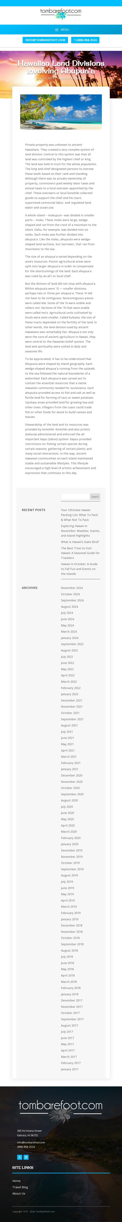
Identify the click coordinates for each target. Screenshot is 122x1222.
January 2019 (69, 919)
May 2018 (67, 969)
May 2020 (67, 819)
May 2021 (67, 744)
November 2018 (72, 932)
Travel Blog (20, 1187)
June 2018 (67, 963)
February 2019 (71, 913)
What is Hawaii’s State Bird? (80, 542)
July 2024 (67, 613)
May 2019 (67, 894)
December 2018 (71, 925)
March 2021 (69, 756)
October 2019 (70, 863)
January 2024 (69, 638)
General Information (71, 78)
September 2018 (72, 944)
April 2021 (68, 750)
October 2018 (70, 938)
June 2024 (67, 619)
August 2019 (69, 875)
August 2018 (69, 950)
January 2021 (69, 769)
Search (95, 496)
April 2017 (68, 1050)
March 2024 (69, 631)
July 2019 (67, 882)
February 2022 (71, 688)
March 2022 (69, 681)
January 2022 (69, 694)
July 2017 (67, 1031)
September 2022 (72, 644)
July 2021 (67, 732)
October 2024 (70, 594)
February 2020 (71, 838)
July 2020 (67, 807)
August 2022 (69, 650)
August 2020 (69, 800)
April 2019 (68, 900)
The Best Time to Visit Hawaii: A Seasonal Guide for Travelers (80, 553)
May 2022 (67, 669)
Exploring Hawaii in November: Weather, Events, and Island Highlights (80, 530)
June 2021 (67, 738)
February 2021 (71, 763)
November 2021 (72, 706)
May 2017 (67, 1044)
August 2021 (69, 725)
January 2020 (69, 844)
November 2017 (72, 1007)
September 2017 (72, 1019)
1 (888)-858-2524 (85, 40)
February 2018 (71, 988)
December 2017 (71, 1000)
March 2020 (69, 831)
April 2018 (68, 975)
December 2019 (71, 850)
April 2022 (68, 675)
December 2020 (71, 775)
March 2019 (69, 906)
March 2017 (69, 1057)
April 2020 (68, 825)
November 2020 (72, 782)
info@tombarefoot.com (45, 40)
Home (16, 1181)
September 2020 (72, 794)
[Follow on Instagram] (26, 1157)
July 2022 (67, 657)
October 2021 (70, 713)
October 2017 (70, 1013)
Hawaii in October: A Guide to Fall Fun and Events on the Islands (79, 568)
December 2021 (71, 700)
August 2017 (69, 1025)
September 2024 (72, 600)
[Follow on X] (19, 1157)
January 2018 (69, 994)
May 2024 (67, 625)
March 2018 (69, 982)
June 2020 (67, 813)
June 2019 (67, 888)
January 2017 (69, 1069)
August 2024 (69, 606)
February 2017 (71, 1063)
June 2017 (67, 1038)
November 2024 (72, 588)
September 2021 (72, 719)
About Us (18, 1193)
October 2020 (70, 788)
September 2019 (72, 869)
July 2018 (67, 956)
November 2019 (72, 857)
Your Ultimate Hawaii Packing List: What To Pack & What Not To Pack (79, 514)
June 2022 (67, 663)
